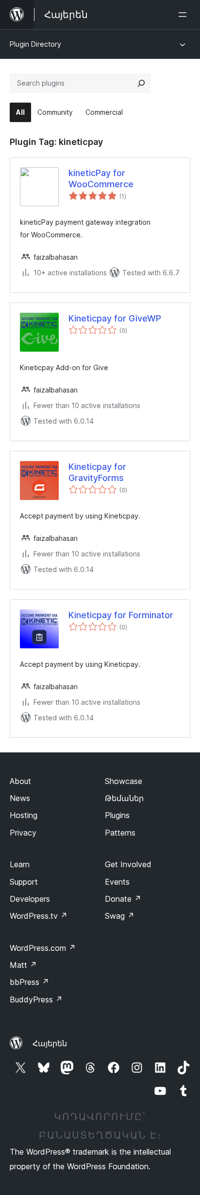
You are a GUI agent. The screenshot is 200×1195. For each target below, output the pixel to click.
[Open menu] (184, 14)
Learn (20, 864)
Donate (123, 899)
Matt (23, 965)
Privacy (23, 833)
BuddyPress (36, 999)
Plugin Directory (35, 44)
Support (24, 882)
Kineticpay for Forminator (120, 615)
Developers (30, 899)
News (20, 798)
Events (117, 882)
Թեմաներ (124, 798)
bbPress (29, 982)
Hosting (23, 815)
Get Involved (128, 864)
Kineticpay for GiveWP (114, 318)
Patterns (120, 833)
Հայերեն (50, 1043)
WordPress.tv (38, 916)
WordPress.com (43, 948)
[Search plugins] (141, 83)
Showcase (123, 781)
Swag (119, 916)
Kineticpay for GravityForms (97, 472)
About (20, 781)
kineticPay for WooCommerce (100, 178)
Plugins (117, 815)
